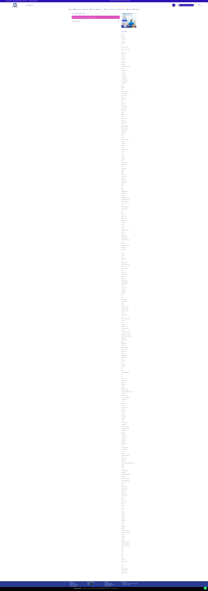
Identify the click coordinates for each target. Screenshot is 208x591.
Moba (122, 370)
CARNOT (122, 147)
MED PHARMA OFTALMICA (125, 332)
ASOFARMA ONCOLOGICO (125, 66)
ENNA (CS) (123, 189)
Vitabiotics (123, 559)
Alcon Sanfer (123, 41)
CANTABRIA (123, 143)
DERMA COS (123, 170)
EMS (122, 187)
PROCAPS (123, 453)
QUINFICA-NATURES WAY (125, 478)
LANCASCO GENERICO (124, 309)
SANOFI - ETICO (124, 501)
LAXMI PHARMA (123, 314)
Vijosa (122, 557)
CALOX (122, 137)
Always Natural (124, 52)
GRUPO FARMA (123, 247)
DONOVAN (123, 178)
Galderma (123, 232)
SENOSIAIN (123, 515)
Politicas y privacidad (73, 585)
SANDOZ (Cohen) (124, 495)
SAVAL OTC (123, 509)
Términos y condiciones (74, 584)
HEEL (122, 260)
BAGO (122, 85)
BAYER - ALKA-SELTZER (125, 91)
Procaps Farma (123, 457)
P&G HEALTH (123, 414)
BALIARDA (123, 87)
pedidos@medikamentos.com (110, 584)
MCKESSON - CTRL (124, 326)
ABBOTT (122, 35)
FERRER (122, 228)
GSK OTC (122, 253)
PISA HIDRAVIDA (124, 449)
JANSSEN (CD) (123, 287)
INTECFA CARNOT (124, 280)
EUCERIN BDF (123, 193)
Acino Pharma (123, 39)
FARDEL (122, 212)
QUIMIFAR (123, 476)
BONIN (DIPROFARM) (124, 126)
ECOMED (122, 183)
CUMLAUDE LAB (123, 164)
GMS (122, 241)
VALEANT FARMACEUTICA (125, 545)
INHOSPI (122, 278)
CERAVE (122, 153)
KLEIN (122, 297)
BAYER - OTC (123, 97)
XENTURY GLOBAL (124, 570)
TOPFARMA (123, 536)
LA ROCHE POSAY (124, 299)
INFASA (122, 270)
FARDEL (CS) (123, 214)
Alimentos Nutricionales (125, 49)
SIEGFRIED (123, 520)
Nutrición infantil (124, 407)
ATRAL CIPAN (123, 83)
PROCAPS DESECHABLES (125, 455)
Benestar (122, 116)
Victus (122, 553)
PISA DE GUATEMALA (124, 447)
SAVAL (122, 507)
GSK (122, 251)
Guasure (122, 255)
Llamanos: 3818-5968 (108, 583)
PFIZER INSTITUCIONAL (125, 426)
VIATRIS (122, 547)
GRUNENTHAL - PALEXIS (125, 245)
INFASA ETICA (123, 272)
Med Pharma (123, 330)
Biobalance (123, 120)
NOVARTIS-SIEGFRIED (125, 389)
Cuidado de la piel (124, 162)
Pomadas (123, 451)
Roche (122, 484)
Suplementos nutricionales (126, 532)
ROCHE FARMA (123, 486)
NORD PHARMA (123, 384)
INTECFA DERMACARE (124, 282)
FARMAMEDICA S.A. (124, 220)
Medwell (122, 341)
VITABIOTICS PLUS (124, 561)
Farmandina (123, 222)
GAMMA (122, 233)
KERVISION (123, 293)
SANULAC (122, 505)
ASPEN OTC (123, 72)
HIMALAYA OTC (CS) (124, 268)
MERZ (122, 362)
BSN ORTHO (123, 133)
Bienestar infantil (124, 118)
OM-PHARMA (123, 411)
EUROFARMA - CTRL (124, 197)
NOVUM (122, 401)
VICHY (122, 549)
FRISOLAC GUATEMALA (125, 230)
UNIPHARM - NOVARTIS (125, 542)
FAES (122, 210)
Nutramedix (123, 403)
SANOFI (122, 497)
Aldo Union (123, 43)
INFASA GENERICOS (124, 274)
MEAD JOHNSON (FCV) (125, 328)
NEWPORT (123, 382)
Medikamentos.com (105, 588)
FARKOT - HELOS (124, 216)
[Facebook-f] (88, 584)
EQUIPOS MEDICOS (124, 191)
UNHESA (122, 538)
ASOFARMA (123, 64)
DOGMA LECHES (124, 176)
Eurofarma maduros (124, 201)
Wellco (122, 567)
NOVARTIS (123, 387)
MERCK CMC (123, 361)
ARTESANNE (123, 62)
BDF (122, 101)
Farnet (122, 224)
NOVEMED (123, 393)
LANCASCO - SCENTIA (124, 307)
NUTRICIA (123, 405)
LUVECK (122, 322)
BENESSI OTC (123, 114)
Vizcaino (122, 565)
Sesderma (123, 518)
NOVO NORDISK (124, 399)
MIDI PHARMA (123, 364)
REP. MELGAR (123, 482)
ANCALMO (123, 54)
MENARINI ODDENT (124, 355)
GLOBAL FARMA (123, 235)
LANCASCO (123, 305)
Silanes (122, 522)
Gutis (122, 257)
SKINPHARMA (123, 526)
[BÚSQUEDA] (173, 5)
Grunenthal (123, 243)
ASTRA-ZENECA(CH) (124, 81)
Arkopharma (123, 58)
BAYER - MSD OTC (124, 95)
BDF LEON (123, 104)
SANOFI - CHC (123, 499)
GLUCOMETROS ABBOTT (125, 239)
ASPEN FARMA (123, 70)
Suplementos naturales (125, 530)
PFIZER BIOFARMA (124, 422)
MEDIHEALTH (123, 337)
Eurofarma (123, 195)
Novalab (122, 386)
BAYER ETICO (123, 99)
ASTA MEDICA (123, 74)
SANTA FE (123, 503)
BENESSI (122, 112)
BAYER (122, 89)
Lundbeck (123, 320)
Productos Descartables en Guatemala (127, 463)
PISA (122, 445)
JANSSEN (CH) (123, 289)
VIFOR (122, 555)
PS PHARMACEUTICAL (124, 470)
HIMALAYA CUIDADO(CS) (125, 264)
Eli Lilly (122, 185)
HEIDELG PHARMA (124, 262)
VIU (122, 563)
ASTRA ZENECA (123, 76)
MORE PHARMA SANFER (125, 372)
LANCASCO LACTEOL (124, 310)
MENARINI (123, 353)
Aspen (122, 68)
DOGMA (122, 174)
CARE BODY (123, 145)
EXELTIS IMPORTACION (125, 206)
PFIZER (122, 420)
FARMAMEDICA (123, 218)
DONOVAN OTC (123, 180)
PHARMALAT (123, 434)
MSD (122, 374)
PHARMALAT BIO (124, 436)
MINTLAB (122, 366)
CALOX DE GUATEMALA (125, 139)
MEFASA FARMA (123, 343)
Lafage (122, 303)
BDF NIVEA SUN (123, 110)
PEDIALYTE (123, 418)
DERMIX (122, 172)
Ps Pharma (123, 468)
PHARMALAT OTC (124, 438)
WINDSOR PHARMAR (124, 568)
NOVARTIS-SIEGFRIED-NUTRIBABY (127, 391)
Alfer (122, 45)
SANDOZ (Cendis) (124, 493)
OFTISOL (122, 409)
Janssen (122, 285)
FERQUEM (123, 226)
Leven (122, 316)
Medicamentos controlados (126, 334)
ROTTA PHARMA (124, 490)
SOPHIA (122, 528)
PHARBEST (123, 432)
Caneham (123, 141)
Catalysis (123, 151)
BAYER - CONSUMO (124, 93)
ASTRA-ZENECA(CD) (124, 79)
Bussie (122, 135)
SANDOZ (122, 491)
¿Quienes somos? (73, 583)
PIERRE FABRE (123, 443)
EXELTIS (122, 205)
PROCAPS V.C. (123, 461)
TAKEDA (122, 534)
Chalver (122, 154)
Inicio (73, 13)
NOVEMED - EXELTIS (124, 395)
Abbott (122, 33)
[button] (205, 588)
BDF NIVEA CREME (124, 106)
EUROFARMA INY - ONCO (125, 199)
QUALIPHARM (123, 472)
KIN (122, 295)
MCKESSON (123, 324)
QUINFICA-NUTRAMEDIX (125, 480)
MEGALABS (123, 345)
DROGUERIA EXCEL (124, 181)
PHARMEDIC (123, 441)
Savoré (122, 511)
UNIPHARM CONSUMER (125, 543)
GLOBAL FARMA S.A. (124, 237)
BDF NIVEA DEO (123, 108)
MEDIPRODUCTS (124, 339)
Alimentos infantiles (124, 47)
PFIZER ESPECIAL (124, 424)
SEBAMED (122, 513)
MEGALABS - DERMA (124, 347)
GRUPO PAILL (123, 249)
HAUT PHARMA (123, 258)
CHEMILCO (123, 156)
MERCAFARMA (123, 357)
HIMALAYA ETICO (124, 266)
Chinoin (122, 160)
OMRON (122, 413)
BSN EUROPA (123, 131)
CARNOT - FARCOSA (124, 149)
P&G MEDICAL (123, 416)
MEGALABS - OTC (124, 351)
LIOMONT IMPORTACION (125, 318)
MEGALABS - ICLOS (124, 349)
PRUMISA (122, 466)
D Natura (122, 166)
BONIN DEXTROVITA (124, 128)
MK (121, 368)
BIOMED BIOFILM (124, 122)
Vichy (122, 551)
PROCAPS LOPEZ (124, 459)
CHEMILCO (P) (123, 158)
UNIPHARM (123, 540)
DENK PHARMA (123, 168)
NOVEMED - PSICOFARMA (125, 397)
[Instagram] (91, 584)
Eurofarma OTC (124, 203)
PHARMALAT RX (123, 439)
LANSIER (122, 312)
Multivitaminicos (124, 380)
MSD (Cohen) (123, 378)
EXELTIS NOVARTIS (124, 208)
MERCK (122, 359)
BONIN (122, 124)
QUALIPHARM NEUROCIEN (125, 474)
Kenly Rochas (123, 291)
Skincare (122, 524)
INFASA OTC (123, 276)
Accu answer (123, 37)
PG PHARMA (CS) (124, 430)
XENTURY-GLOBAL (124, 572)
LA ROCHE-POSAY (124, 301)
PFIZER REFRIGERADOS (125, 428)
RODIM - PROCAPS (124, 488)
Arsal (122, 60)
